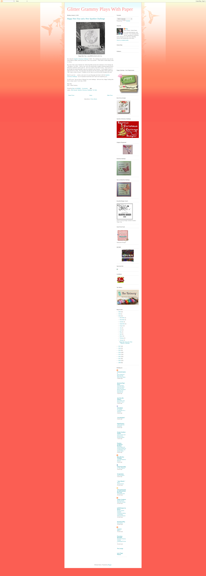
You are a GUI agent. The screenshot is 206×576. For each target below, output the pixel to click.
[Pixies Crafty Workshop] (128, 154)
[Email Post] (90, 88)
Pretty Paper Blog (121, 466)
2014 (119, 352)
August (121, 325)
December (122, 317)
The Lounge (120, 548)
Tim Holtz (94, 90)
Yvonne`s (119, 529)
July (121, 328)
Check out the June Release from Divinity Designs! (121, 436)
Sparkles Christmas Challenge (81, 59)
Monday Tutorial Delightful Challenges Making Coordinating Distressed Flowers (121, 513)
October (122, 321)
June (121, 330)
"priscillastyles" (121, 417)
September (122, 323)
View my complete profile (122, 40)
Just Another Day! (121, 493)
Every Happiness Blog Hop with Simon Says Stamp (121, 376)
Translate (128, 21)
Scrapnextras (120, 474)
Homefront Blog (121, 521)
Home (90, 95)
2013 (119, 354)
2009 (119, 362)
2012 (119, 356)
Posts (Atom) (94, 99)
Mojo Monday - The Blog (120, 457)
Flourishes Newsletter (119, 537)
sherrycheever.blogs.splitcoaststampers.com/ (121, 491)
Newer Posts (71, 95)
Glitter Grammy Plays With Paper (100, 9)
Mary (126, 28)
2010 (119, 360)
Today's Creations (121, 499)
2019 (119, 314)
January (122, 340)
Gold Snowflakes (120, 475)
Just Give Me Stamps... (120, 398)
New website (120, 523)
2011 (119, 358)
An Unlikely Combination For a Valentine (121, 410)
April (121, 334)
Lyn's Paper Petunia (120, 554)
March (121, 336)
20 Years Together (121, 468)
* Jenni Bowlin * (121, 481)
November (122, 319)
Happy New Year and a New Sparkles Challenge (86, 19)
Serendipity (120, 408)
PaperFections (120, 423)
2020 (119, 311)
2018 (119, 316)
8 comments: (85, 88)
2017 (119, 346)
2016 (119, 348)
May (121, 332)
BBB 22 (118, 530)
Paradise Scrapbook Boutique (119, 444)
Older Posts (110, 95)
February (122, 338)
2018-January (74, 90)
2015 (119, 350)
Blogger (109, 564)
